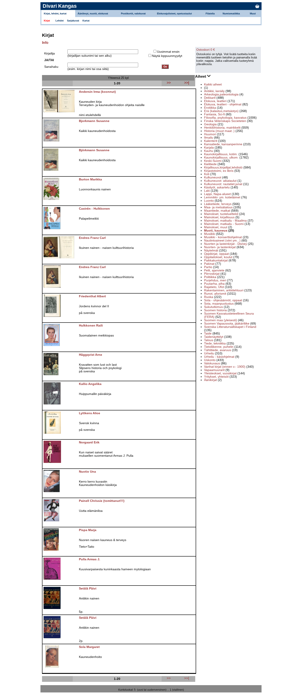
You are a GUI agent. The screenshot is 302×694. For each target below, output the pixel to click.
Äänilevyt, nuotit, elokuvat (93, 13)
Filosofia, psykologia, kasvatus (225, 117)
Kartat (86, 20)
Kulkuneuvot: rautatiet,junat (223, 184)
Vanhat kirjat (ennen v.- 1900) (224, 366)
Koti (206, 174)
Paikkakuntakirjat (216, 260)
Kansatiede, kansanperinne (223, 144)
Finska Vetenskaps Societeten (225, 121)
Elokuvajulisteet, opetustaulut (174, 13)
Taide (208, 333)
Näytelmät (211, 250)
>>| (186, 678)
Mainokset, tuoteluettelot (221, 214)
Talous (208, 340)
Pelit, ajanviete (214, 270)
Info (45, 42)
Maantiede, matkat (217, 210)
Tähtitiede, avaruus (217, 350)
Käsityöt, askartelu (217, 187)
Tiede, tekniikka (215, 343)
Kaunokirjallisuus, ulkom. (221, 157)
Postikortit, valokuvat (133, 13)
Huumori (210, 134)
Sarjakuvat (73, 20)
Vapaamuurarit (214, 370)
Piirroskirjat (212, 273)
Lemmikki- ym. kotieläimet (222, 197)
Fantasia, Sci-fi (214, 114)
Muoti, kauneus (215, 230)
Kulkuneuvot (212, 177)
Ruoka (208, 297)
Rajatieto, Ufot (214, 287)
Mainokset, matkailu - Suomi (224, 224)
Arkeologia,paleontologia (221, 94)
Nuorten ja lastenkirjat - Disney (225, 244)
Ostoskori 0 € (205, 49)
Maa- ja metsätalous (218, 207)
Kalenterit (210, 141)
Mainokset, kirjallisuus (219, 217)
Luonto (209, 200)
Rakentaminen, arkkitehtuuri (223, 290)
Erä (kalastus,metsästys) (221, 111)
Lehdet (59, 20)
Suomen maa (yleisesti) (220, 320)
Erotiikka (210, 107)
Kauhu (208, 151)
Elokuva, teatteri (215, 101)
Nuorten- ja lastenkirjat (220, 247)
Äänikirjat (210, 380)
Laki (207, 190)
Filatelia (210, 13)
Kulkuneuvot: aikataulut (220, 180)
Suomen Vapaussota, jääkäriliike (226, 323)
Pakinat (209, 263)
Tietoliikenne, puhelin (218, 346)
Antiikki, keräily (214, 91)
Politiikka (210, 277)
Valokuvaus (212, 363)
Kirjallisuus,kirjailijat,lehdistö (223, 167)
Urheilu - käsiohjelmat (219, 356)
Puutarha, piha (214, 283)
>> (169, 678)
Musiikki (209, 234)
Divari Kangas (60, 6)
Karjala (209, 147)
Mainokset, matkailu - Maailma (225, 220)
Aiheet (201, 76)
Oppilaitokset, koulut (218, 257)
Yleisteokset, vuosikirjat (220, 373)
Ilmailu (208, 137)
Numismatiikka (231, 13)
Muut (253, 13)
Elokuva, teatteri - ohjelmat (222, 104)
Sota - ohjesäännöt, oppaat (223, 300)
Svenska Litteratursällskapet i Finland (230, 327)
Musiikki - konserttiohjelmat (223, 237)
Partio (208, 267)
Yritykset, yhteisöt (216, 376)
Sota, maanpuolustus (219, 303)
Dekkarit (210, 97)
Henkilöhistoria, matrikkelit (222, 127)
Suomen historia (215, 310)
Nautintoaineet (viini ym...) (222, 240)
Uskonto (210, 360)
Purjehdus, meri (215, 280)
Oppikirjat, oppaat (216, 253)
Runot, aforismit (215, 293)
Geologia (210, 124)
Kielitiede (210, 164)
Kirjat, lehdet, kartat (55, 13)
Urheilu (209, 353)
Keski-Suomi (213, 160)
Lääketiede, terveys (217, 204)
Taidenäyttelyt (213, 336)
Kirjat (47, 20)
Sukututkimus (213, 307)
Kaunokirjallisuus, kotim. (221, 154)
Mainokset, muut (215, 227)
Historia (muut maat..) (219, 131)
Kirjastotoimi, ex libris (218, 170)
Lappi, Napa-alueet (217, 194)
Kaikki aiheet (213, 84)
